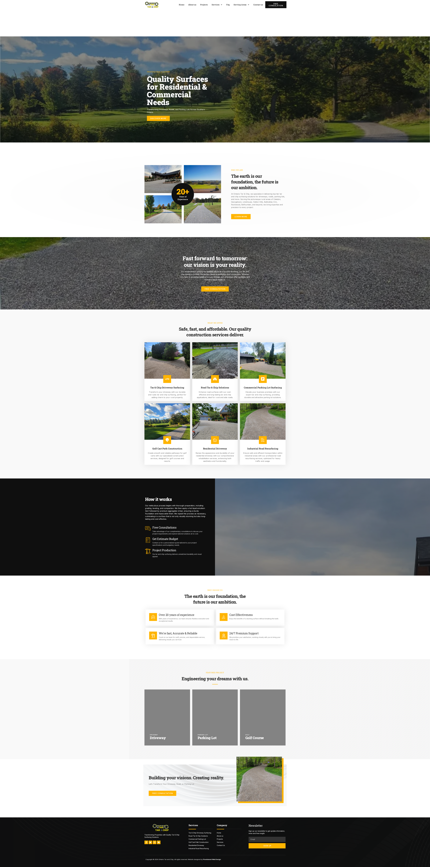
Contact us (258, 4)
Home (181, 4)
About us (192, 4)
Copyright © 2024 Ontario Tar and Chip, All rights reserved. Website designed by (183, 859)
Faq (228, 4)
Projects (204, 4)
